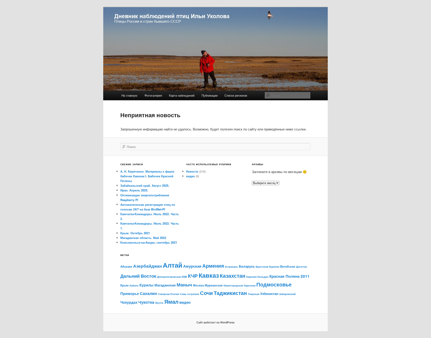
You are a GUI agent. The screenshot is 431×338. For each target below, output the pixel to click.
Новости (192, 171)
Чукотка (146, 302)
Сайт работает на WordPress (215, 322)
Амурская (192, 266)
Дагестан (301, 266)
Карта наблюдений (181, 95)
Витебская (287, 266)
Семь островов (189, 294)
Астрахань (231, 266)
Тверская (253, 294)
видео (190, 176)
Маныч (184, 284)
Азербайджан (147, 266)
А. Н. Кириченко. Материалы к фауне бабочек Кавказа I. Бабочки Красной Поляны (147, 176)
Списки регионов (235, 95)
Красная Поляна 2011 (289, 276)
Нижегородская (233, 285)
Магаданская (165, 285)
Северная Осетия (168, 294)
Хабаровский (287, 294)
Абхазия (126, 266)
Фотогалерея (153, 95)
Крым (124, 285)
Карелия (251, 276)
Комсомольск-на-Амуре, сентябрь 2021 (148, 242)
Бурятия (274, 266)
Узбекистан (269, 293)
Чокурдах (128, 302)
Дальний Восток (138, 276)
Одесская (249, 285)
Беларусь (247, 266)
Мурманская (214, 285)
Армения (213, 265)
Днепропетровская (169, 276)
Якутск (159, 302)
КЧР (193, 275)
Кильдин (262, 276)
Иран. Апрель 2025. (134, 190)
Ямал (171, 301)
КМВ (184, 276)
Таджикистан (230, 293)
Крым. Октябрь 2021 (135, 233)
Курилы (146, 285)
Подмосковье (274, 284)
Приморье (129, 293)
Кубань (134, 285)
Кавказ (209, 275)
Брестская (262, 266)
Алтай (172, 265)
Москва (198, 285)
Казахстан (232, 275)
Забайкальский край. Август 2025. (144, 185)
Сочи (206, 293)
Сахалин (148, 293)
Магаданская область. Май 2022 (143, 238)
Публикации (210, 95)
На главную (129, 95)
